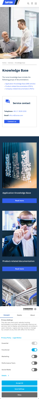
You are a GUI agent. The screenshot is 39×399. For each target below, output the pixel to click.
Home (4, 63)
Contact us (12, 121)
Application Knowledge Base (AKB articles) (20, 84)
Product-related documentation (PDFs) (19, 86)
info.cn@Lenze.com (16, 115)
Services (10, 63)
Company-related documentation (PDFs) (19, 89)
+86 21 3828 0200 (19, 111)
